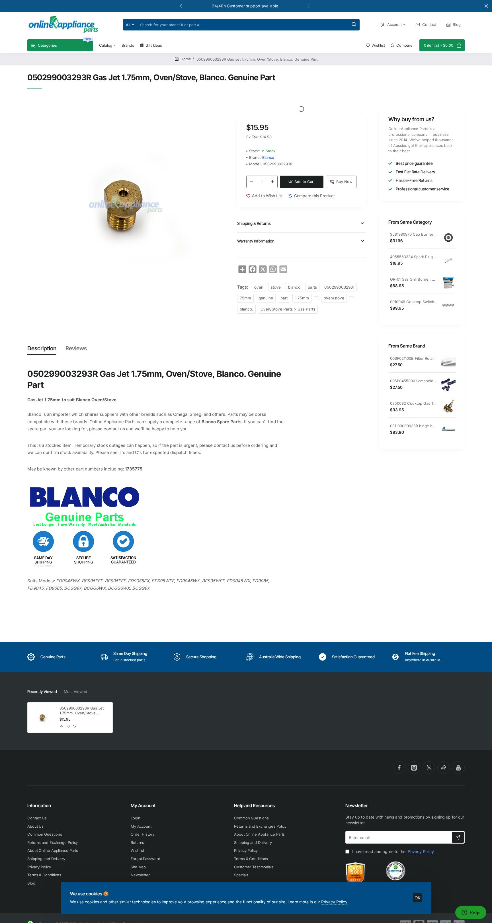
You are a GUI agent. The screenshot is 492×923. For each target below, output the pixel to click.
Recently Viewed (42, 691)
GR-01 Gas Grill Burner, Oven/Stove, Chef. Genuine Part (413, 279)
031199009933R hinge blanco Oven (413, 426)
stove (276, 287)
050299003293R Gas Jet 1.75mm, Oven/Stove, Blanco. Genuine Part (82, 711)
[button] (181, 6)
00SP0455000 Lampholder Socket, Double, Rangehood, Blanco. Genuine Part (413, 381)
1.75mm (302, 298)
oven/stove (334, 298)
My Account (143, 805)
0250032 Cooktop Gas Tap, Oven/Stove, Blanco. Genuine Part (413, 403)
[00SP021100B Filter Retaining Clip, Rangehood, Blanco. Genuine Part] (448, 362)
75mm (245, 298)
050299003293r (339, 287)
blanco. (246, 309)
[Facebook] (399, 767)
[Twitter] (429, 767)
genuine (266, 298)
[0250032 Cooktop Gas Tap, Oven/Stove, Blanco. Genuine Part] (448, 407)
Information (39, 805)
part (284, 298)
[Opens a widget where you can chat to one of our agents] (470, 913)
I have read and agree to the (392, 851)
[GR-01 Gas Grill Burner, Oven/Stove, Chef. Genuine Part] (448, 283)
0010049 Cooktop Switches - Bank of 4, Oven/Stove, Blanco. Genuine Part (413, 301)
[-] (251, 182)
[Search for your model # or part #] (354, 24)
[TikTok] (443, 767)
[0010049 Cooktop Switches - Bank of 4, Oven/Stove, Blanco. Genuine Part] (448, 305)
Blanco (268, 157)
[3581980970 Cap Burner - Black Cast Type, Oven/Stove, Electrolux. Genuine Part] (448, 238)
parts (312, 287)
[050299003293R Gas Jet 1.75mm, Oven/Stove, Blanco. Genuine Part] (43, 717)
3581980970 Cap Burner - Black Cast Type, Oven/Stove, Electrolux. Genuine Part (413, 234)
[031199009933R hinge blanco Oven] (448, 429)
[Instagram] (414, 767)
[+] (272, 182)
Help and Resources (254, 805)
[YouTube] (458, 767)
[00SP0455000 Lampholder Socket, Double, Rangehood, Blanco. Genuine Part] (448, 384)
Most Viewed (75, 691)
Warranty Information (255, 241)
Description (41, 348)
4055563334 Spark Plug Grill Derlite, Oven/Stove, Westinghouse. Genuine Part (413, 256)
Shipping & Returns (254, 223)
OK (418, 898)
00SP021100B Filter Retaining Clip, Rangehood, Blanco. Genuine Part (413, 358)
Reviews (76, 348)
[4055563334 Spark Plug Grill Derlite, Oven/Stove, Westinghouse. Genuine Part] (448, 260)
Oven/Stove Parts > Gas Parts (288, 309)
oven (258, 287)
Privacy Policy (334, 901)
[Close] (486, 6)
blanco (294, 287)
